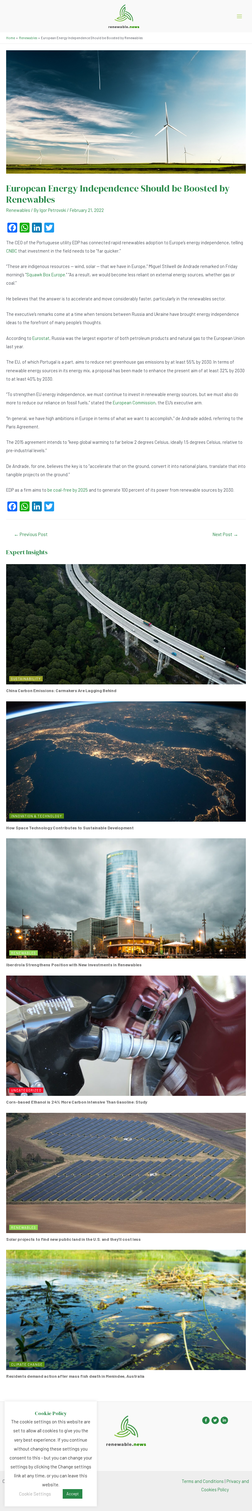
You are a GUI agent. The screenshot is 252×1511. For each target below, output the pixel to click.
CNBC (11, 251)
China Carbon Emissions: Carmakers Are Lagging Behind (61, 690)
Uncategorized (26, 1090)
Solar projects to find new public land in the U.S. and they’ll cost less (73, 1239)
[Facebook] (206, 1420)
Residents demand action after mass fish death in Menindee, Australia (75, 1376)
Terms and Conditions (203, 1481)
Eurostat (40, 338)
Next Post (225, 534)
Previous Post (31, 534)
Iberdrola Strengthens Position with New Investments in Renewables (74, 964)
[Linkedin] (224, 1420)
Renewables (18, 210)
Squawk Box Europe (45, 274)
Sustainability (26, 679)
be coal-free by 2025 (67, 490)
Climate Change (27, 1364)
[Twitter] (215, 1420)
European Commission (134, 402)
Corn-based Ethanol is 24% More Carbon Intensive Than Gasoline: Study (76, 1101)
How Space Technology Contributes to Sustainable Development (69, 827)
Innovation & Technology (36, 816)
